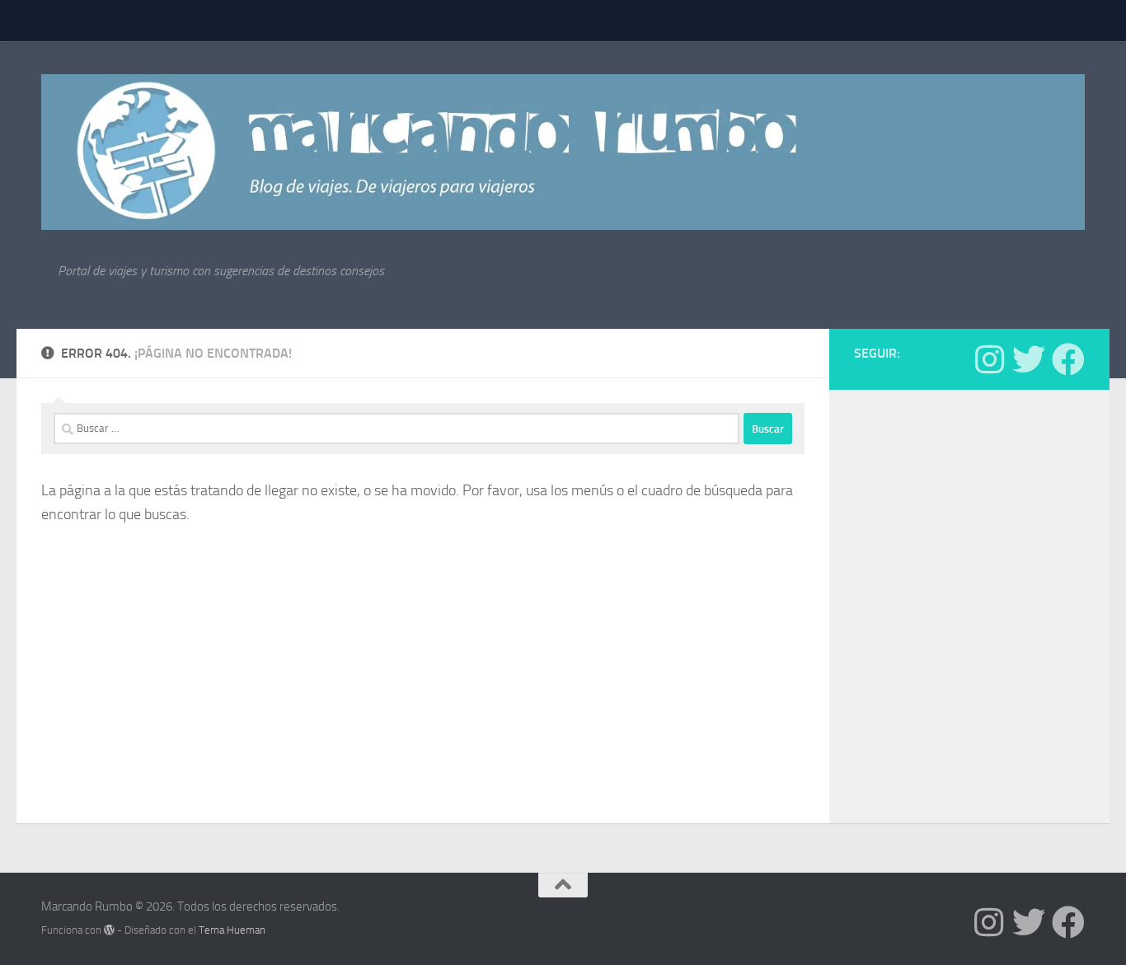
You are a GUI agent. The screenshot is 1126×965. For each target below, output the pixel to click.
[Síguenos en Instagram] (989, 359)
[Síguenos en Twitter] (1028, 359)
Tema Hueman (232, 930)
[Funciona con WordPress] (109, 930)
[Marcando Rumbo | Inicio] (563, 152)
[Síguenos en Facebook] (1068, 359)
